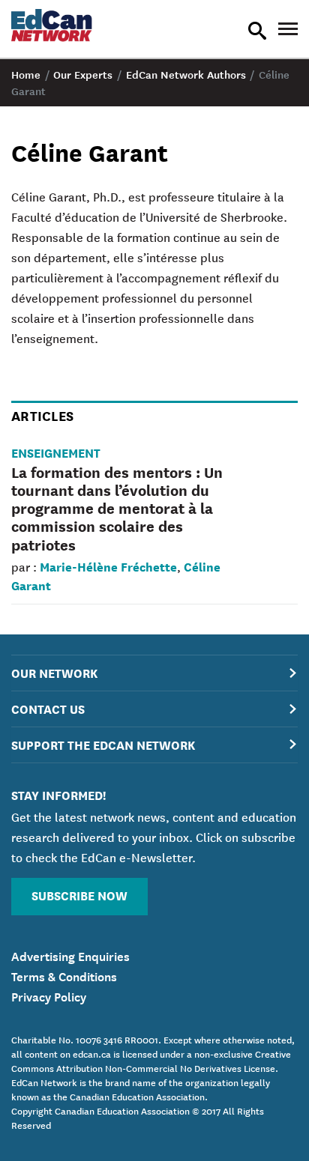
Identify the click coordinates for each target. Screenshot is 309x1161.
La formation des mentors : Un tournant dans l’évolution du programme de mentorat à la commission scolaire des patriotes (117, 508)
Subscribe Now (80, 894)
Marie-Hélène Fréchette (108, 566)
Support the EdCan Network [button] (103, 744)
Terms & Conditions (64, 975)
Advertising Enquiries (70, 955)
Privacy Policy (48, 995)
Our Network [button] (54, 672)
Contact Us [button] (48, 708)
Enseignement (55, 452)
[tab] (154, 673)
